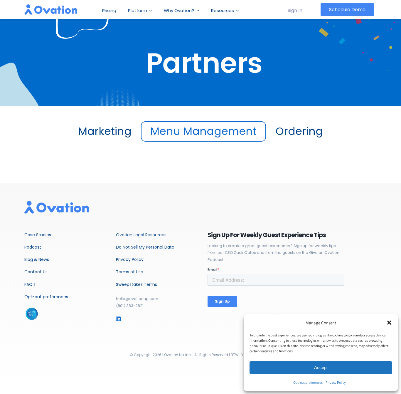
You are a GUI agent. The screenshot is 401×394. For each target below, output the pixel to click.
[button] (389, 323)
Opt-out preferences (308, 382)
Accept (321, 367)
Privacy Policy (336, 382)
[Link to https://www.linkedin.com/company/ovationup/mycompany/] (126, 318)
